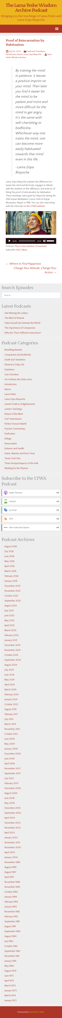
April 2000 (9, 852)
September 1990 (12, 931)
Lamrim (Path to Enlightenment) (19, 404)
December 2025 (12, 586)
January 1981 (10, 961)
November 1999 (12, 862)
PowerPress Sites (36, 1012)
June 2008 (9, 758)
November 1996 (12, 882)
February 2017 (11, 714)
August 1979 (10, 971)
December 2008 (12, 753)
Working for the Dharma (16, 468)
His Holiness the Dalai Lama (18, 379)
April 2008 (9, 763)
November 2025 (12, 591)
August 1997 (10, 872)
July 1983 (8, 941)
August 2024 (10, 665)
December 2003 (12, 822)
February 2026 (11, 576)
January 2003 (11, 837)
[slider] (51, 240)
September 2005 (12, 813)
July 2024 (9, 670)
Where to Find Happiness (23, 263)
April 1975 (9, 980)
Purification (9, 433)
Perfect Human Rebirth (15, 423)
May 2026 (9, 561)
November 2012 (12, 729)
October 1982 (11, 946)
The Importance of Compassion (19, 328)
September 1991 (12, 921)
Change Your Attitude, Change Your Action (35, 270)
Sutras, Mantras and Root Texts (19, 453)
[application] (31, 241)
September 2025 (12, 600)
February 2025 (11, 635)
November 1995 (12, 887)
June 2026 (9, 556)
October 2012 (11, 734)
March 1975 (10, 985)
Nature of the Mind (13, 414)
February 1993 (11, 901)
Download (41, 246)
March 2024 (10, 689)
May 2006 (9, 803)
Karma (20, 54)
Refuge (7, 438)
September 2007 (12, 773)
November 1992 (12, 911)
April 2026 (9, 566)
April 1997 (9, 877)
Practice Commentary (14, 428)
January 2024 (10, 699)
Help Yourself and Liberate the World (22, 323)
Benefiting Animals (13, 349)
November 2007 (12, 768)
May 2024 (9, 679)
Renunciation (10, 443)
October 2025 (11, 595)
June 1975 (9, 975)
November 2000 (12, 847)
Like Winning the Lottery (16, 313)
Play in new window (24, 246)
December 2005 (12, 808)
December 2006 (12, 788)
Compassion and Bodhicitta (17, 354)
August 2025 (10, 605)
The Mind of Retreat (14, 318)
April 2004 (9, 818)
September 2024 (12, 660)
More (24, 249)
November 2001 (12, 842)
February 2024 (11, 694)
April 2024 (9, 684)
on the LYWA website (34, 206)
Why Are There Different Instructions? (22, 332)
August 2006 (10, 793)
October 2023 (11, 704)
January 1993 (10, 906)
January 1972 (10, 1000)
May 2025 (9, 620)
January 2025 (10, 640)
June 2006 (9, 798)
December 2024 (12, 645)
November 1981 (11, 956)
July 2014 (8, 719)
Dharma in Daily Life (14, 364)
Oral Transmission (13, 419)
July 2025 (9, 610)
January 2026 (10, 581)
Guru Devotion (11, 374)
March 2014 (10, 724)
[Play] (9, 240)
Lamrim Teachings (13, 409)
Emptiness (9, 369)
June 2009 (9, 739)
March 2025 (10, 630)
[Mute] (44, 240)
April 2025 (9, 625)
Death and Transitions (35, 51)
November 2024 (12, 650)
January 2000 (11, 857)
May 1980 (9, 966)
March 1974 (10, 995)
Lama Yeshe (10, 394)
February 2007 (11, 783)
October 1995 (11, 892)
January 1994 (10, 897)
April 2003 (9, 832)
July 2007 (9, 778)
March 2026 (10, 571)
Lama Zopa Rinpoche (32, 54)
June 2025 (9, 615)
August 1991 (10, 926)
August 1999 (10, 867)
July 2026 (9, 551)
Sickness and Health (14, 448)
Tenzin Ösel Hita (12, 458)
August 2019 (10, 709)
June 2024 (9, 674)
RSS (18, 249)
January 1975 (10, 990)
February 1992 (11, 916)
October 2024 (11, 655)
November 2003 (12, 827)
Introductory (11, 54)
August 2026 (10, 546)
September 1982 (12, 951)
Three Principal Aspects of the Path (21, 463)
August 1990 (10, 936)
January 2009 (11, 748)
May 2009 (9, 744)
